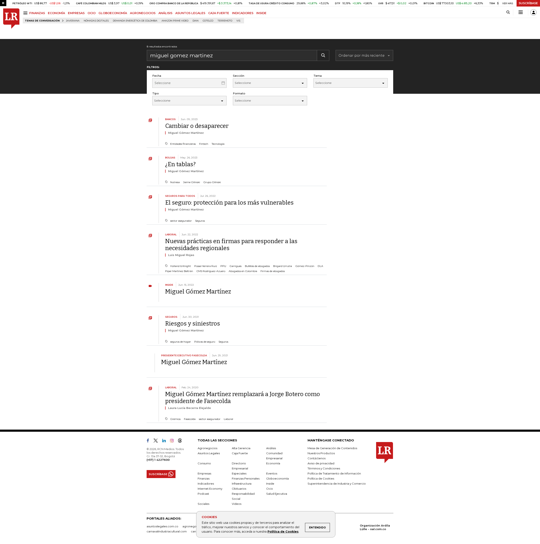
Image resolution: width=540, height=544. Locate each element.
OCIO (92, 13)
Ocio (269, 488)
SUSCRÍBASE (528, 3)
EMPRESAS (76, 13)
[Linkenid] (165, 441)
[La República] (11, 18)
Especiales (239, 473)
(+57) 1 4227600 (158, 459)
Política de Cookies (282, 531)
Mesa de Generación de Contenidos (332, 448)
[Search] (508, 12)
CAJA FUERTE (218, 13)
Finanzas (203, 478)
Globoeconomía (277, 478)
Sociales (203, 503)
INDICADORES (242, 13)
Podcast (203, 493)
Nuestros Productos (321, 453)
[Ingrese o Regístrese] (533, 12)
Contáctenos (316, 458)
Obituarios (239, 488)
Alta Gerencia (241, 448)
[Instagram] (173, 441)
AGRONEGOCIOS (142, 13)
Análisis (271, 448)
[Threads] (181, 441)
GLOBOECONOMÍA (113, 13)
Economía (273, 463)
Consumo (204, 463)
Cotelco (208, 20)
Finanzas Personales (245, 478)
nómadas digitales (96, 20)
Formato (239, 93)
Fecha (156, 75)
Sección (238, 75)
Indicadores (206, 483)
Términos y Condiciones (324, 468)
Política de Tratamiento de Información (334, 473)
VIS (238, 20)
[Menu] (26, 13)
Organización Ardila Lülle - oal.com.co (375, 527)
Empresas (204, 473)
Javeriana (73, 20)
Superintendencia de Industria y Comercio (337, 483)
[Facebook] (150, 441)
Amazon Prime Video (175, 20)
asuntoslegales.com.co (162, 526)
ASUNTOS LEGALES (190, 13)
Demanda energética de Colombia (135, 20)
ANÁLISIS (165, 13)
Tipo (155, 93)
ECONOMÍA (56, 13)
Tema (317, 75)
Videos (236, 503)
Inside (270, 483)
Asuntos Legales (209, 453)
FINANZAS (37, 13)
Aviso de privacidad (321, 463)
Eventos (271, 473)
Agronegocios (207, 448)
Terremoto (224, 20)
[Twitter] (157, 441)
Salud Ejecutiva (276, 493)
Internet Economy (210, 488)
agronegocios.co (194, 526)
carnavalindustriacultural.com (167, 531)
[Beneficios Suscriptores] (520, 12)
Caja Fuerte (240, 453)
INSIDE (261, 13)
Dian (195, 20)
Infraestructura (241, 483)
